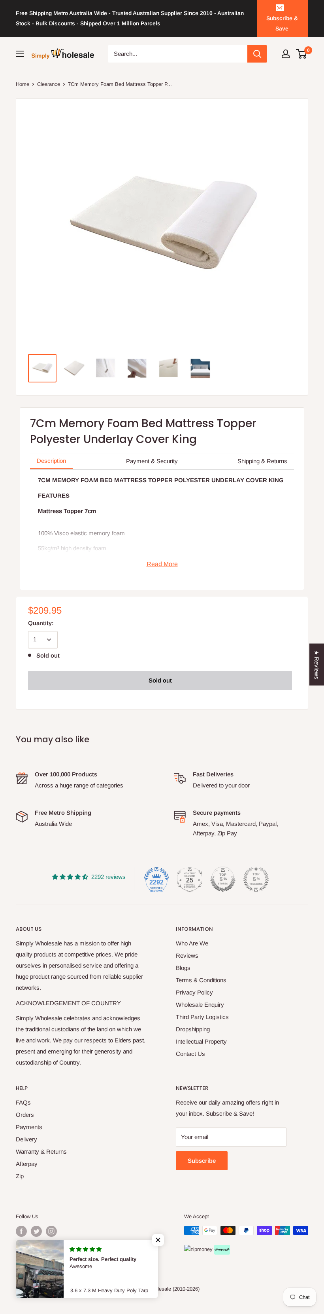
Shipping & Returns (262, 461)
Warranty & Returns (41, 1151)
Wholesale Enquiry (200, 1004)
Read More (162, 564)
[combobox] (178, 54)
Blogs (183, 967)
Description (51, 460)
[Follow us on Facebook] (21, 1231)
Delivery (26, 1139)
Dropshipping (193, 1029)
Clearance (48, 84)
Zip (20, 1176)
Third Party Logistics (202, 1017)
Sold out (160, 680)
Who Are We (192, 943)
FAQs (23, 1102)
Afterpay (27, 1163)
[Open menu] (20, 54)
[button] (158, 1240)
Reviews (187, 955)
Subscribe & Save (282, 23)
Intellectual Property (201, 1041)
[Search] (257, 54)
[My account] (286, 53)
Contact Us (190, 1053)
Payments (29, 1127)
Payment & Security (152, 461)
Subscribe (202, 1160)
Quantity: (41, 623)
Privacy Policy (194, 992)
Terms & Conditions (201, 980)
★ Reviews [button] (316, 664)
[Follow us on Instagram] (51, 1231)
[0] (302, 54)
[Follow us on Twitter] (36, 1231)
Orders (25, 1114)
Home (22, 84)
